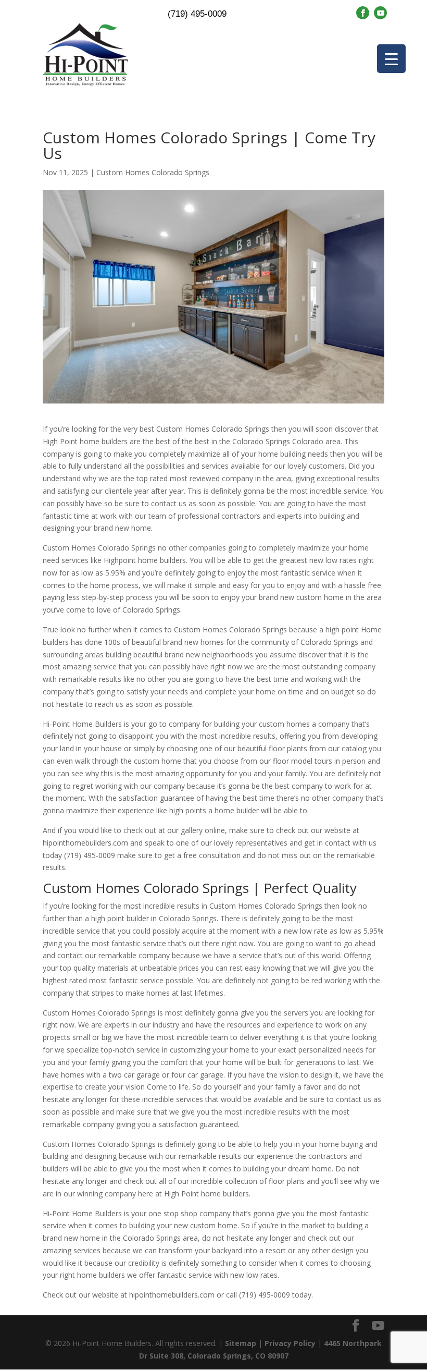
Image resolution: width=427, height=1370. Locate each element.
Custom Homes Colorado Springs (152, 172)
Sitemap (240, 1343)
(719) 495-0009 (197, 14)
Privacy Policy (290, 1343)
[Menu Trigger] (391, 58)
